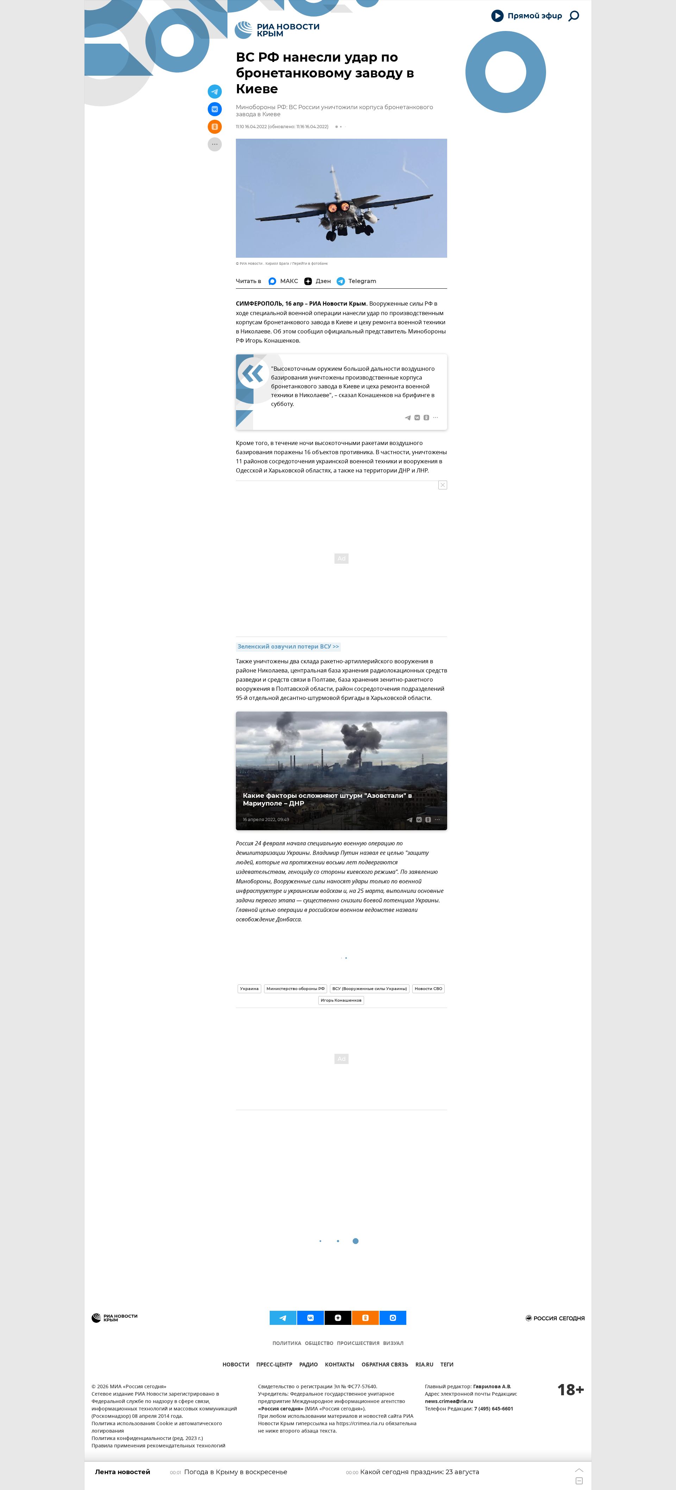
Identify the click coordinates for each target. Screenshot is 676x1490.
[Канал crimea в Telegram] (283, 1318)
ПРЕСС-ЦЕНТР (274, 1365)
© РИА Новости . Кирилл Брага (262, 263)
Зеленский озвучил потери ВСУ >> (288, 647)
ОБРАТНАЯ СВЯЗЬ (385, 1365)
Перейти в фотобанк (310, 263)
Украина (249, 988)
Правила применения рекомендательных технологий (158, 1446)
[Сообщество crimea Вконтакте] (310, 1318)
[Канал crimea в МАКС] (393, 1318)
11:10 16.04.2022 (251, 126)
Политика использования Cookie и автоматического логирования (157, 1427)
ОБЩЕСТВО (319, 1344)
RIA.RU (424, 1365)
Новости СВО (428, 988)
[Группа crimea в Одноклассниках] (365, 1318)
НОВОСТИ (236, 1365)
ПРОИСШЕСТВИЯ (358, 1344)
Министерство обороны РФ (296, 988)
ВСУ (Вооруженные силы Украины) (369, 988)
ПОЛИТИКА (287, 1344)
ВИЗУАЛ (393, 1344)
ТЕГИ (446, 1365)
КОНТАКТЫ (340, 1365)
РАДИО (308, 1365)
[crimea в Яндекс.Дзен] (338, 1318)
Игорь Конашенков (341, 1000)
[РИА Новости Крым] (277, 30)
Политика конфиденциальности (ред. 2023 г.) (147, 1439)
